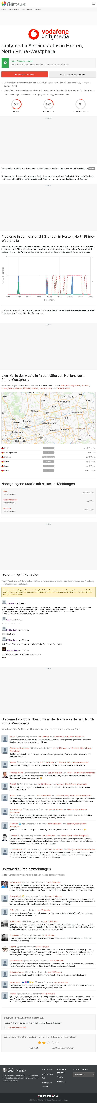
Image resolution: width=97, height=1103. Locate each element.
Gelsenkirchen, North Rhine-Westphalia (73, 795)
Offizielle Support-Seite (17, 1027)
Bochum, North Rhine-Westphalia (69, 736)
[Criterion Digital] (48, 1096)
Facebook (61, 1081)
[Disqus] (48, 628)
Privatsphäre (47, 1082)
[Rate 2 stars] (44, 1043)
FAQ (43, 1078)
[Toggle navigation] (94, 3)
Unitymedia (27, 9)
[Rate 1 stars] (40, 1043)
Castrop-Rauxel (15, 388)
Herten (35, 388)
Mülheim (27, 388)
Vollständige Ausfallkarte (74, 74)
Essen (4, 388)
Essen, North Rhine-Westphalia (74, 835)
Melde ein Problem (26, 74)
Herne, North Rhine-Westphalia (81, 773)
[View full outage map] (48, 418)
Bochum (85, 385)
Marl (63, 385)
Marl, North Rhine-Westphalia (81, 849)
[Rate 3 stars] (48, 1043)
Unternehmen (14, 9)
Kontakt (45, 1087)
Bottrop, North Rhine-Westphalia (73, 762)
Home (3, 9)
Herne (42, 388)
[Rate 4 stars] (53, 1043)
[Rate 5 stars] (57, 1043)
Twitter (60, 1077)
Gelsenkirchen (63, 388)
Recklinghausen (73, 385)
